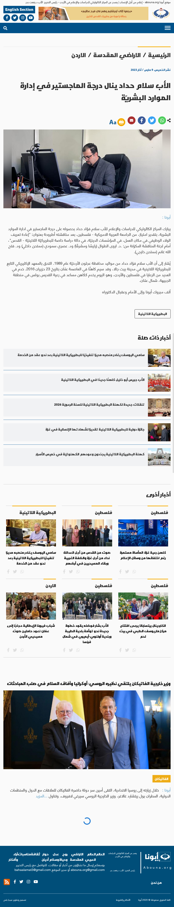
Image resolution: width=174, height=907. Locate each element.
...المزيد (42, 795)
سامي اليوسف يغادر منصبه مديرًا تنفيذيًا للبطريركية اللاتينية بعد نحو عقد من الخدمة (31, 558)
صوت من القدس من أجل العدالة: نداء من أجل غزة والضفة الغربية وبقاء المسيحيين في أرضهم (87, 558)
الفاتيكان (161, 779)
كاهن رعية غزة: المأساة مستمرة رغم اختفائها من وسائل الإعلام (143, 555)
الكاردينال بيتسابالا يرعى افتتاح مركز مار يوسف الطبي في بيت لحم (143, 631)
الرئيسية (159, 55)
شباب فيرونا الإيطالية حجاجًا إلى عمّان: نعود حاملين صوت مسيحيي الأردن (31, 631)
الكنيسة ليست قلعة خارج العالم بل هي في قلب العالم (116, 824)
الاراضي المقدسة (117, 55)
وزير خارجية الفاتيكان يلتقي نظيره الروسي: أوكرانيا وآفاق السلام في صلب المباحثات (89, 683)
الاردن (78, 55)
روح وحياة (160, 840)
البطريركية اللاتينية (152, 314)
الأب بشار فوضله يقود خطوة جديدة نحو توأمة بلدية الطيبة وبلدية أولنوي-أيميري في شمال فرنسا (87, 633)
